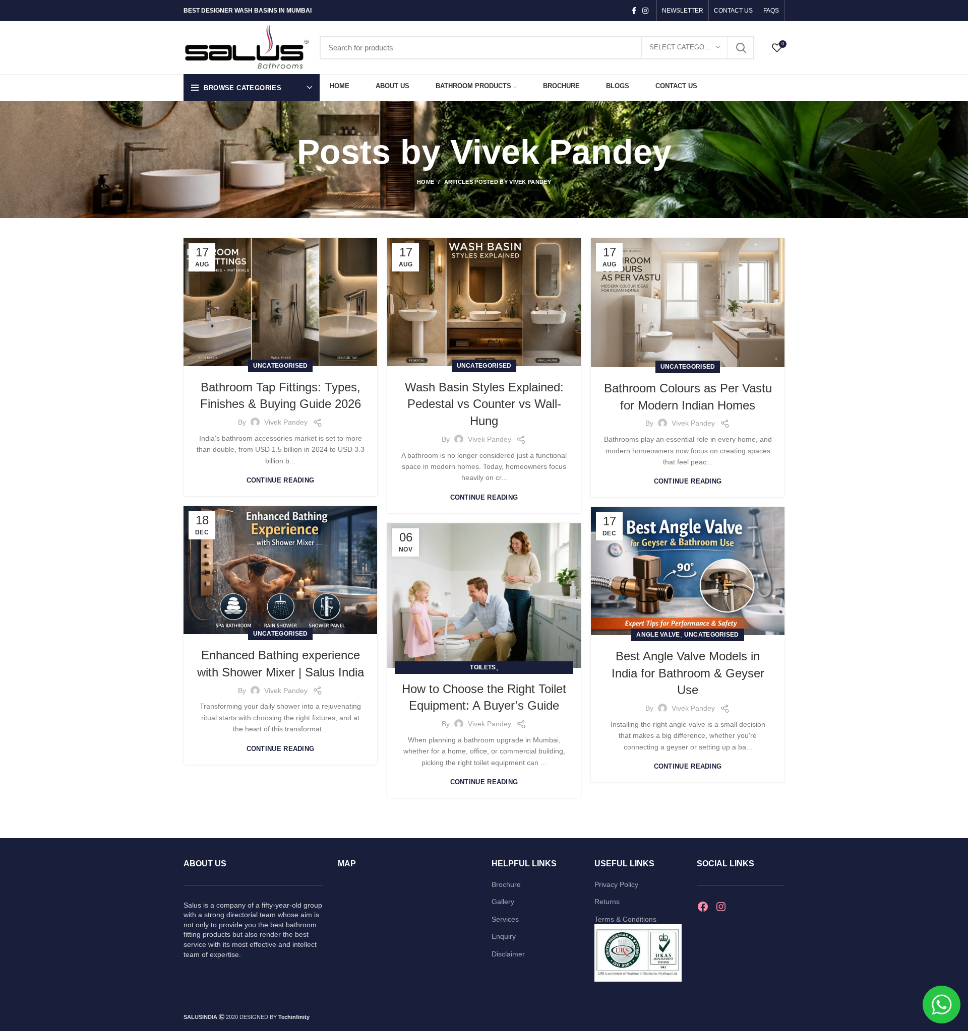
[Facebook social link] (634, 10)
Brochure (506, 884)
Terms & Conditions (625, 919)
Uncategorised (280, 365)
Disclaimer (508, 954)
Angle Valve (658, 634)
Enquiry (504, 936)
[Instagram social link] (645, 10)
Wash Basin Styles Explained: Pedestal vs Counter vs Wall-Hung (484, 404)
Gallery (503, 902)
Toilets (483, 667)
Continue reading (281, 480)
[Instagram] (721, 907)
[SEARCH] (740, 47)
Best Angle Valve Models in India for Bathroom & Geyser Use (688, 673)
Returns (607, 902)
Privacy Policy (616, 884)
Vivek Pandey (561, 151)
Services (505, 919)
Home (425, 182)
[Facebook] (703, 907)
